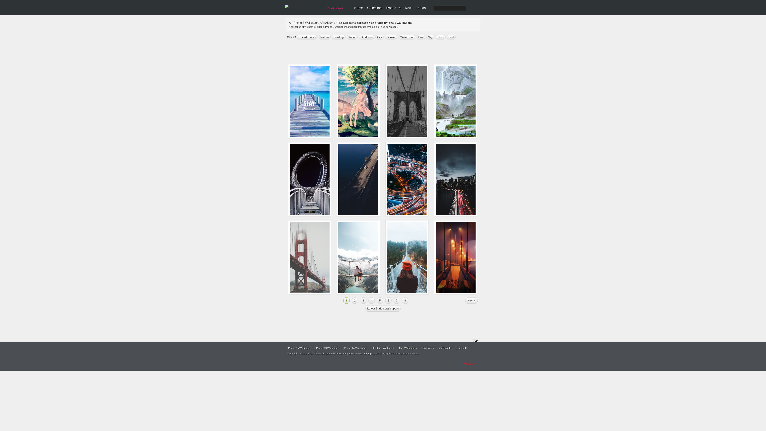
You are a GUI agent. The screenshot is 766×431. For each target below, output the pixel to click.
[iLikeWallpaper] (304, 7)
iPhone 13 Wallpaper (327, 348)
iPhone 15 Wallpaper (299, 348)
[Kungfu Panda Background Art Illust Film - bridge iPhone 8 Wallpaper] (456, 101)
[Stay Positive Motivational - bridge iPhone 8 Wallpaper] (310, 101)
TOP (475, 340)
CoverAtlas (428, 348)
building (339, 37)
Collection (374, 8)
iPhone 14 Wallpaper (355, 348)
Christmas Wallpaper (382, 348)
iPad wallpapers (366, 353)
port (451, 37)
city (379, 37)
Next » (471, 300)
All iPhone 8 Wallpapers (304, 22)
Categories (335, 8)
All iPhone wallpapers (343, 353)
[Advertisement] (385, 52)
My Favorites (445, 348)
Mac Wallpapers (408, 348)
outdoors (366, 37)
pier (420, 37)
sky (430, 37)
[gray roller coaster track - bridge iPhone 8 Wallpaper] (310, 179)
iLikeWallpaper (322, 353)
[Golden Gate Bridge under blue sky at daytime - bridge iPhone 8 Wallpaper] (310, 257)
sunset (391, 37)
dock (440, 37)
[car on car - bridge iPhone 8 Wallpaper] (358, 179)
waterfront (407, 37)
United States (307, 37)
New (408, 8)
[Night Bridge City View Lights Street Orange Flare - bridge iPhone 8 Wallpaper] (456, 257)
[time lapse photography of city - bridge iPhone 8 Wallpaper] (456, 179)
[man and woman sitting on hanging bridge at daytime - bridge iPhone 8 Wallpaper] (358, 257)
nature (324, 37)
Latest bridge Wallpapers (383, 308)
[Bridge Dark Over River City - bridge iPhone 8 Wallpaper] (407, 101)
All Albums (328, 22)
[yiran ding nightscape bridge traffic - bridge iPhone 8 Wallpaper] (407, 179)
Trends (421, 8)
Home (358, 8)
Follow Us (468, 364)
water (352, 37)
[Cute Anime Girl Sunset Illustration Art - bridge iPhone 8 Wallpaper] (358, 101)
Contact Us (463, 348)
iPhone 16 (393, 8)
